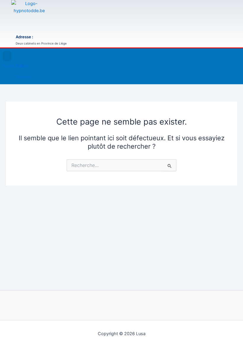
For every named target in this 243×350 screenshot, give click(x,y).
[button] (7, 56)
